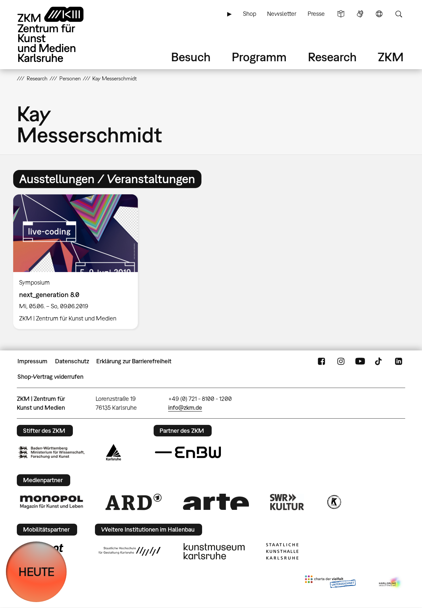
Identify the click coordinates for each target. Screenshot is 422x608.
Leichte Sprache (340, 14)
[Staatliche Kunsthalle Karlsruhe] (282, 551)
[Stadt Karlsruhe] (114, 452)
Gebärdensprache (360, 14)
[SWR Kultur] (287, 502)
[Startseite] (60, 34)
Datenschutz (72, 361)
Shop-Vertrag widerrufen (50, 376)
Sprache (379, 14)
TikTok (379, 361)
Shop (249, 13)
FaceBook (321, 361)
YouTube (360, 361)
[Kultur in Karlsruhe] (333, 502)
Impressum (32, 361)
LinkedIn (398, 361)
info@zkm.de (185, 407)
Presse (316, 13)
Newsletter (281, 13)
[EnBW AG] (188, 452)
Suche (398, 14)
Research (332, 57)
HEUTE (36, 572)
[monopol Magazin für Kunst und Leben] (51, 501)
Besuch (191, 57)
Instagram (340, 361)
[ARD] (134, 502)
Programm (259, 57)
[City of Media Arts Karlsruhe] (390, 583)
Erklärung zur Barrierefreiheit (133, 361)
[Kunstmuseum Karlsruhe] (214, 551)
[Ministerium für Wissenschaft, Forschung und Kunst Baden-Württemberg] (51, 452)
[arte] (216, 502)
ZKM (391, 57)
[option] (78, 261)
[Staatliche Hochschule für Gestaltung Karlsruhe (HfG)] (130, 551)
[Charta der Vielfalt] (330, 583)
